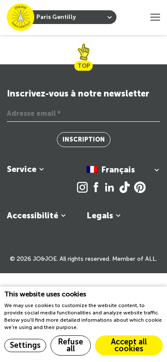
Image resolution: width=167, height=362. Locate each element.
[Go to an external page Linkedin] (111, 188)
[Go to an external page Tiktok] (126, 188)
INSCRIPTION (84, 139)
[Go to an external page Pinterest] (140, 188)
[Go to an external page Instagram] (84, 188)
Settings (25, 345)
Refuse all (70, 345)
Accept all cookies (129, 345)
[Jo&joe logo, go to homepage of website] (20, 17)
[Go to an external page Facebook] (98, 188)
